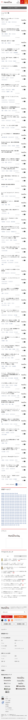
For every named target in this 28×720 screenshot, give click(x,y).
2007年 (2, 523)
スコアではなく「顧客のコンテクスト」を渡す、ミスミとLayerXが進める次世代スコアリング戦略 (14, 584)
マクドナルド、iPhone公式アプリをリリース (10, 457)
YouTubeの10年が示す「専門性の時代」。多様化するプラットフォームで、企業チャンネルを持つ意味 (14, 588)
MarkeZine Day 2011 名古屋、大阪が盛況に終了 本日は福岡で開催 (10, 151)
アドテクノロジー (11, 102)
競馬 (2, 110)
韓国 (6, 179)
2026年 (2, 493)
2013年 (2, 514)
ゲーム (3, 179)
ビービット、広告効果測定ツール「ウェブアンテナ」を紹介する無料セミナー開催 (10, 49)
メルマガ (6, 323)
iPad (6, 204)
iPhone (7, 170)
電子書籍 (3, 340)
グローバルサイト (4, 79)
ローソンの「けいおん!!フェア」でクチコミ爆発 (10, 193)
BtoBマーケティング (19, 640)
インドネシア (11, 281)
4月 (10, 493)
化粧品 (3, 366)
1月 (5, 493)
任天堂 (12, 357)
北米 (18, 395)
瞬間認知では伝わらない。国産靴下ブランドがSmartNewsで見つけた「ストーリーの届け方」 (13, 592)
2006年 (2, 525)
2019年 (2, 504)
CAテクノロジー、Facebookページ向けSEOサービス (9, 218)
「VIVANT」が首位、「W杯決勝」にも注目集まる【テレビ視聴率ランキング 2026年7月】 (15, 559)
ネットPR (3, 470)
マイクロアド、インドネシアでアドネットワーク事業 (10, 278)
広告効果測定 (16, 52)
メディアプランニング (19, 648)
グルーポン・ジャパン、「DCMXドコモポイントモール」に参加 (10, 476)
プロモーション (4, 395)
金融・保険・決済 (4, 137)
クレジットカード (11, 137)
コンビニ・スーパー (12, 196)
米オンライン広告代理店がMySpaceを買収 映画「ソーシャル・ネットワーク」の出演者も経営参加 (10, 30)
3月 (8, 493)
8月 (17, 493)
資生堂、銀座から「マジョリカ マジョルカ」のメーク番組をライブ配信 (9, 363)
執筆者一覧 (17, 661)
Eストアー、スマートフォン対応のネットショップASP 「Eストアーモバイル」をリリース (10, 311)
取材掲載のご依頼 (20, 624)
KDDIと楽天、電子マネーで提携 (7, 40)
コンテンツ (11, 385)
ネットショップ (4, 315)
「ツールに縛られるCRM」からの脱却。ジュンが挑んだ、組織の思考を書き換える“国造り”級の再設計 (14, 576)
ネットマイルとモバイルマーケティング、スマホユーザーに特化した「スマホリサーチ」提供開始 (10, 411)
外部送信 (7, 711)
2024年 (2, 496)
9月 (19, 495)
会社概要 (7, 706)
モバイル (3, 89)
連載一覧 (3, 661)
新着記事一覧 (4, 633)
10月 (21, 495)
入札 (6, 378)
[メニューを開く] (2, 2)
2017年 (2, 507)
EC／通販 (15, 315)
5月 (12, 493)
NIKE (2, 264)
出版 (6, 340)
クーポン (7, 460)
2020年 (2, 503)
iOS (8, 305)
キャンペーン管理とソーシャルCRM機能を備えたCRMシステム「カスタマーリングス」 (10, 290)
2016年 (2, 509)
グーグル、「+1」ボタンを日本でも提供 (9, 125)
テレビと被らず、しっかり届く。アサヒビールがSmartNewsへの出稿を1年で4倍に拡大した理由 (13, 564)
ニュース (3, 629)
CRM (2, 293)
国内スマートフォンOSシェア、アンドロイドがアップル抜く (10, 19)
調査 (15, 656)
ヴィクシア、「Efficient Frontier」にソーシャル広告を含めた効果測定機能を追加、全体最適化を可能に (10, 374)
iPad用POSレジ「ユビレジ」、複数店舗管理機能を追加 (10, 201)
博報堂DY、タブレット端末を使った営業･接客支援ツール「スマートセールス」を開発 (10, 159)
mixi (7, 260)
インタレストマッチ (11, 100)
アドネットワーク (4, 100)
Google (3, 61)
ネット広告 (3, 451)
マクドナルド (12, 460)
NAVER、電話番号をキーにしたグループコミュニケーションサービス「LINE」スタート (10, 86)
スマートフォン (8, 89)
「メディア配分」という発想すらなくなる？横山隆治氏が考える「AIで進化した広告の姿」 (14, 596)
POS (9, 204)
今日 (7, 556)
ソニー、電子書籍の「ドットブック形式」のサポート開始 (10, 337)
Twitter (11, 240)
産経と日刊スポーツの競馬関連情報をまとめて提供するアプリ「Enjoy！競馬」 (10, 107)
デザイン (7, 68)
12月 (25, 495)
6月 (13, 493)
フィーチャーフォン (5, 102)
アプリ (10, 110)
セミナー (7, 52)
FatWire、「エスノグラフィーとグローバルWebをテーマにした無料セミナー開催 (10, 429)
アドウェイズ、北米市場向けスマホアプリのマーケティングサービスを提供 (10, 392)
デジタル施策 (4, 645)
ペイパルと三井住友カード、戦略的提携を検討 (10, 134)
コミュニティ (7, 424)
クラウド (9, 145)
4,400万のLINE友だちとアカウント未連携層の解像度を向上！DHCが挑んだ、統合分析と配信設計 (14, 580)
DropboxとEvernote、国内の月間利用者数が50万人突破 (10, 142)
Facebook (3, 221)
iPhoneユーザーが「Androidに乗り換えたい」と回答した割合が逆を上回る (10, 168)
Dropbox (17, 145)
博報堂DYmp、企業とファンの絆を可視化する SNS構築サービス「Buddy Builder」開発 (10, 420)
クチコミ (6, 196)
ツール (11, 52)
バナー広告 (11, 260)
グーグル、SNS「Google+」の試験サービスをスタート (10, 58)
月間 (20, 556)
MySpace (6, 33)
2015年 (2, 510)
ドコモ (3, 479)
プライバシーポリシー (9, 709)
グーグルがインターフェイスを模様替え (9, 66)
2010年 (2, 518)
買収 (9, 33)
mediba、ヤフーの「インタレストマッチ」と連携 (10, 97)
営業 (6, 162)
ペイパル (16, 137)
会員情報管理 (7, 702)
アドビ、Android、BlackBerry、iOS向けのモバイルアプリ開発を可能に (10, 346)
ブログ (3, 196)
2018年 (2, 506)
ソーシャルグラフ (10, 262)
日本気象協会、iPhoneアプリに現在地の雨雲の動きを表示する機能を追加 (10, 401)
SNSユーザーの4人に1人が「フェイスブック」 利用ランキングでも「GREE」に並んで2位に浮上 (10, 117)
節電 (6, 186)
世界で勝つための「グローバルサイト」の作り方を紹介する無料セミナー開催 (10, 74)
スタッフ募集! (7, 700)
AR (8, 213)
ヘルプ (6, 696)
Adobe (10, 349)
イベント (3, 52)
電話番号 (8, 91)
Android (6, 110)
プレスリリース (10, 179)
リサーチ (3, 120)
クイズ (16, 658)
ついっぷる (16, 332)
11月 (23, 495)
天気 (9, 404)
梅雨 (12, 404)
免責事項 (7, 704)
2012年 (2, 515)
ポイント (7, 414)
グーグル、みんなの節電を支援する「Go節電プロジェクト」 (10, 440)
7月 (15, 493)
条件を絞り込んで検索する (13, 7)
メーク (10, 366)
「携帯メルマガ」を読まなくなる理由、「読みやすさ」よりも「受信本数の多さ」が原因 (10, 320)
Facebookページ (13, 231)
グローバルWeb (4, 434)
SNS (2, 33)
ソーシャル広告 (4, 262)
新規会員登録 (21, 616)
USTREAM (14, 366)
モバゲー (9, 303)
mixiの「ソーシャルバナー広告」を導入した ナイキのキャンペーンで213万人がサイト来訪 (10, 257)
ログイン (7, 616)
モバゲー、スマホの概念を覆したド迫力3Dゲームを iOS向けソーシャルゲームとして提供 (10, 300)
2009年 (2, 520)
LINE (11, 91)
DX (1, 640)
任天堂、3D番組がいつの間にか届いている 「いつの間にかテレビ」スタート (10, 354)
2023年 (2, 498)
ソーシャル (13, 33)
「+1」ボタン (12, 127)
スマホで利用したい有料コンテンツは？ (9, 383)
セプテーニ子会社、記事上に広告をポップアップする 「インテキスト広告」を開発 (10, 247)
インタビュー (4, 656)
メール (3, 323)
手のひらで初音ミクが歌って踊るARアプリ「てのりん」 (10, 210)
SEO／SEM (13, 221)
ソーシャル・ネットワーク (6, 35)
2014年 (2, 512)
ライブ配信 (3, 368)
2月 (7, 493)
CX (15, 643)
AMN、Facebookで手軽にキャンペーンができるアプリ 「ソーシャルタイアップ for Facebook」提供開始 (10, 228)
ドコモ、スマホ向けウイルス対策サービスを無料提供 (10, 270)
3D (2, 303)
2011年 (2, 517)
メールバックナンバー (18, 619)
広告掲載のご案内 (7, 624)
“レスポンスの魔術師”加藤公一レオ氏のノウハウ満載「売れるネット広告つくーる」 (10, 448)
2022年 (2, 499)
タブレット (9, 162)
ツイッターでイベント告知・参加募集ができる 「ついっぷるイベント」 (10, 329)
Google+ (14, 61)
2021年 (2, 501)
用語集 (2, 670)
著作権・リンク (8, 698)
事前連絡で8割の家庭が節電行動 (8, 184)
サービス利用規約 (8, 707)
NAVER (13, 89)
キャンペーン (4, 260)
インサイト (3, 648)
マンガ (2, 658)
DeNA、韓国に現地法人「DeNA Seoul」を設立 (10, 176)
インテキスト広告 (4, 250)
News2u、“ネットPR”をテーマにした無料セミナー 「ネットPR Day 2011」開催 (10, 465)
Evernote (13, 145)
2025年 (2, 495)
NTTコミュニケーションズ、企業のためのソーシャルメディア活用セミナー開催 (10, 237)
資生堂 (6, 366)
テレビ (3, 357)
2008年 (2, 521)
